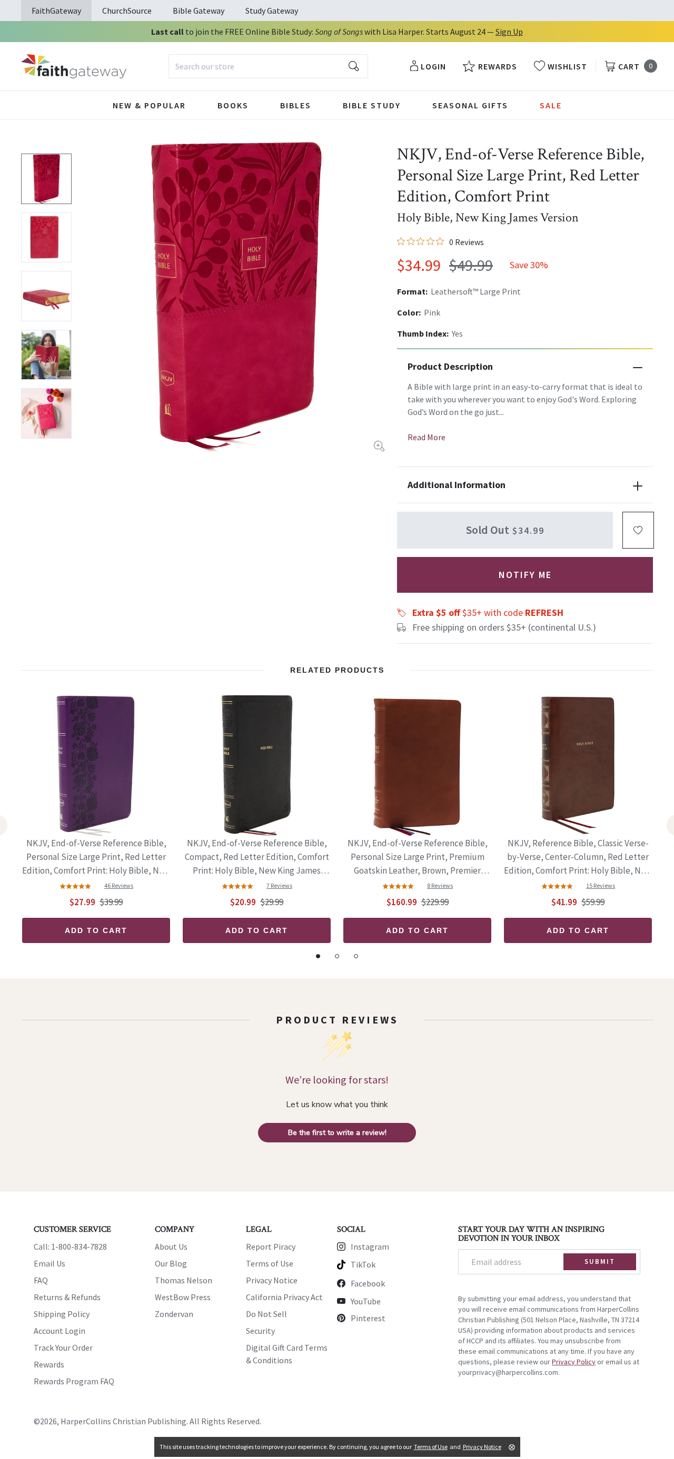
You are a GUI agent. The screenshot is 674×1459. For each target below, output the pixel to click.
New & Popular (149, 105)
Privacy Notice (272, 1280)
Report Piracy (270, 1246)
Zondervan (174, 1314)
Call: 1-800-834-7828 (70, 1246)
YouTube (366, 1301)
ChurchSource (127, 10)
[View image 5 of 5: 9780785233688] (46, 413)
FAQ (41, 1280)
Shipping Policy (62, 1314)
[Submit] (354, 66)
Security (260, 1330)
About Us (171, 1246)
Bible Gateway (198, 10)
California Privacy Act (284, 1297)
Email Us (49, 1263)
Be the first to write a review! (337, 1133)
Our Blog (171, 1263)
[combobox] (268, 66)
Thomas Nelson (183, 1280)
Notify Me (525, 575)
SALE (551, 105)
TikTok (363, 1264)
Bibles (295, 105)
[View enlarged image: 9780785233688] (235, 296)
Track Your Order (63, 1347)
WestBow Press (183, 1297)
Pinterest (368, 1318)
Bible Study (372, 105)
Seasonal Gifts (470, 105)
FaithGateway (56, 10)
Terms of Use (269, 1263)
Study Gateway (271, 10)
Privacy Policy (574, 1361)
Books (233, 105)
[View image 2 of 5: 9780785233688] (46, 237)
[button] (638, 530)
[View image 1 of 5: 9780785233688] (46, 179)
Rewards (49, 1364)
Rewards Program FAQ (74, 1381)
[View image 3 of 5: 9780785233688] (46, 296)
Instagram (370, 1246)
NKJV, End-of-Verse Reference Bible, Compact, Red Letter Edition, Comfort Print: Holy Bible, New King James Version (257, 857)
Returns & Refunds (67, 1297)
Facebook (368, 1283)
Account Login (59, 1330)
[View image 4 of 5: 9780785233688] (46, 355)
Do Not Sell (266, 1314)
